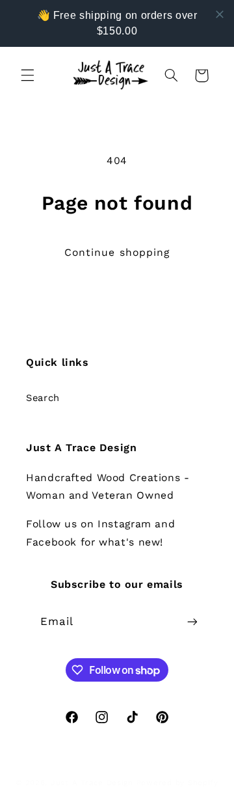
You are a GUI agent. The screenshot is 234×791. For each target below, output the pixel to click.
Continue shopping (117, 252)
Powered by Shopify (177, 782)
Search (43, 398)
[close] (219, 14)
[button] (27, 75)
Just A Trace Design (92, 782)
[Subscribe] (192, 621)
